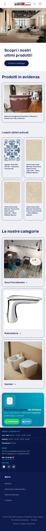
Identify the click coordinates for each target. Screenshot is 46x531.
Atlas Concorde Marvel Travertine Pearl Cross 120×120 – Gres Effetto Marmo (33, 169)
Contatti (8, 500)
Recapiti (34, 520)
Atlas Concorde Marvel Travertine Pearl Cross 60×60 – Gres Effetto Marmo (34, 211)
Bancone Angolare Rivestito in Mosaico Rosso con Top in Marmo (20, 117)
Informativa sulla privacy (15, 489)
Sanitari (8, 384)
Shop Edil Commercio (16, 517)
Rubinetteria (11, 333)
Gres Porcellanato (14, 282)
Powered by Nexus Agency (34, 517)
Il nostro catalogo (16, 63)
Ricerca (8, 484)
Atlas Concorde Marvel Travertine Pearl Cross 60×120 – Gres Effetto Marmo (11, 211)
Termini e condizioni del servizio (24, 523)
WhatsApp (13, 421)
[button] (5, 4)
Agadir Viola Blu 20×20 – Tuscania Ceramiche (11, 167)
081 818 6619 (8, 457)
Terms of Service (12, 495)
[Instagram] (4, 467)
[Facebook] (9, 467)
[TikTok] (14, 467)
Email (27, 421)
